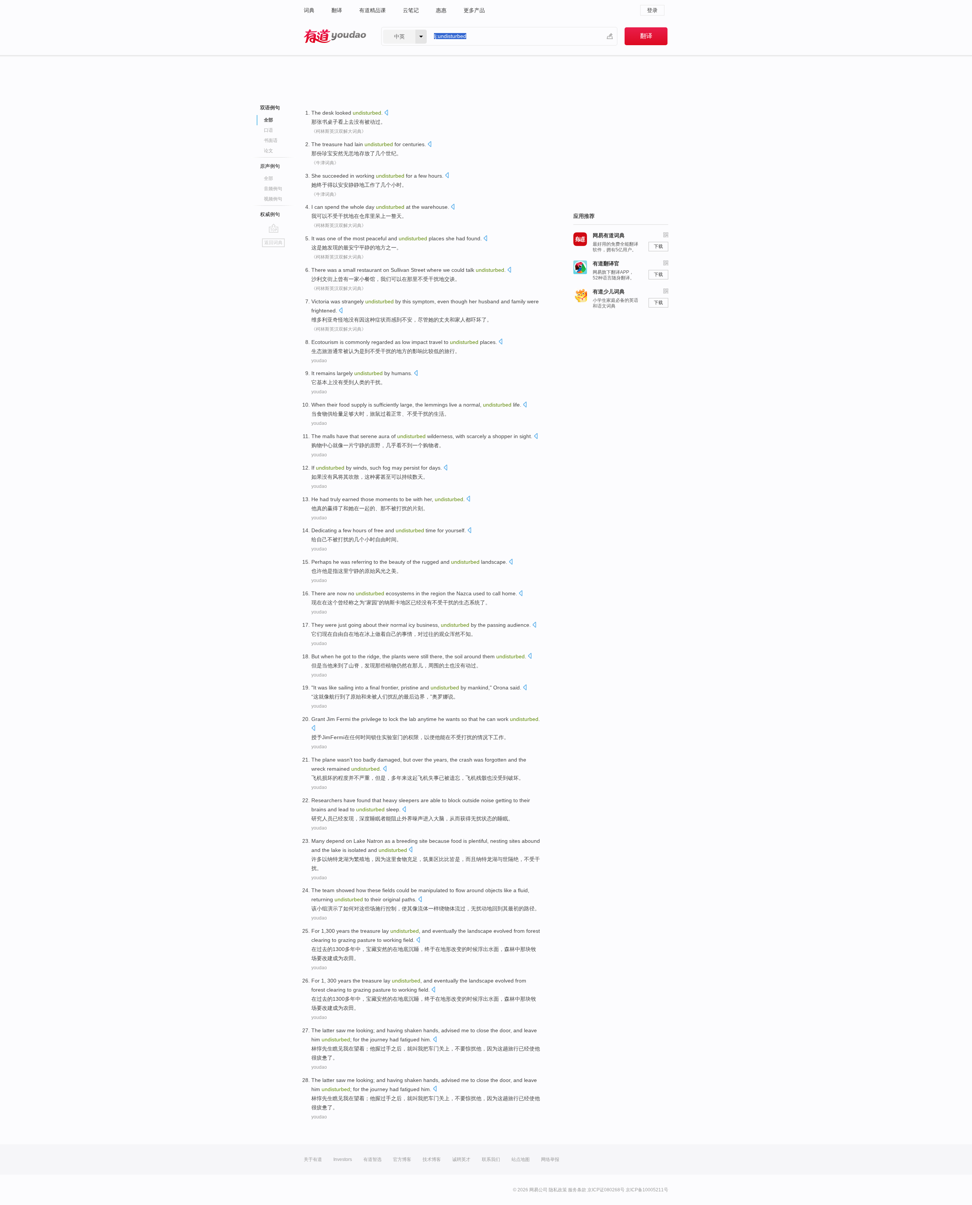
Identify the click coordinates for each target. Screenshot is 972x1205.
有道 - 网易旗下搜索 (335, 36)
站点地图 (520, 1159)
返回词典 (273, 242)
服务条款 (577, 1189)
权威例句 (270, 214)
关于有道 (313, 1159)
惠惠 (441, 10)
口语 (268, 130)
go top (273, 228)
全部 (268, 178)
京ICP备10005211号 (647, 1189)
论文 (268, 150)
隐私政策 (558, 1189)
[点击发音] (386, 113)
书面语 (271, 140)
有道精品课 (372, 10)
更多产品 (474, 10)
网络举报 (550, 1159)
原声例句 (270, 166)
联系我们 (491, 1159)
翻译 (336, 10)
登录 (652, 10)
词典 (309, 10)
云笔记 (411, 10)
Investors (342, 1159)
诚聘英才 (461, 1159)
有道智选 (372, 1159)
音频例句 (273, 188)
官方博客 (402, 1159)
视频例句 (273, 199)
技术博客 (432, 1159)
